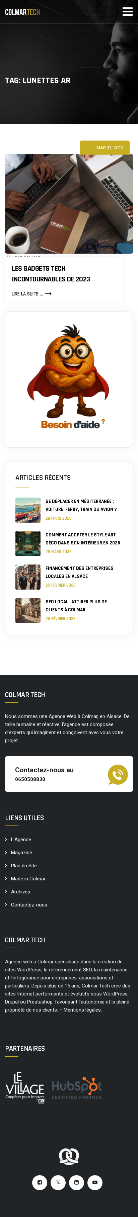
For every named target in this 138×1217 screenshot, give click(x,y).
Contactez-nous (29, 905)
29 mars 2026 (59, 518)
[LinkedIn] (76, 1182)
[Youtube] (94, 1182)
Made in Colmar (28, 879)
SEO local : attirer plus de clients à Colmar (76, 606)
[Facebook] (39, 1182)
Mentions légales (82, 1010)
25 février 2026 (61, 585)
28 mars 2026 (59, 551)
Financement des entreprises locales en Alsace (80, 572)
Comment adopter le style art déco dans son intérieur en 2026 (83, 539)
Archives (20, 892)
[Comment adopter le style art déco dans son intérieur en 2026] (28, 543)
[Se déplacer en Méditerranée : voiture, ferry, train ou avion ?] (28, 510)
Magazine (21, 853)
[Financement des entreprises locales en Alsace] (28, 577)
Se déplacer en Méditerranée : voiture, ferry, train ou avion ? (81, 505)
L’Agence (21, 840)
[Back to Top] (123, 1206)
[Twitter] (58, 1182)
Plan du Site (24, 866)
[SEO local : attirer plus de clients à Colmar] (28, 610)
